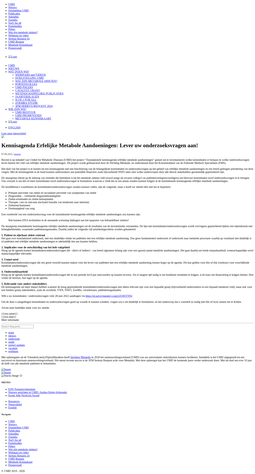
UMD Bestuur (16, 41)
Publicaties (14, 13)
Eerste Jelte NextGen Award (23, 395)
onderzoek (14, 338)
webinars (13, 351)
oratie (11, 341)
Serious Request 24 (18, 38)
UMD (11, 4)
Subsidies (13, 16)
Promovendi (15, 48)
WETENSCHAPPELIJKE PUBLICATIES (39, 93)
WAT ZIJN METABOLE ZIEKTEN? (36, 81)
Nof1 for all (14, 23)
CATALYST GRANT (27, 90)
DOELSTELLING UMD (29, 77)
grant (11, 332)
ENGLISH (14, 127)
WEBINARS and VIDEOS (30, 74)
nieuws (17, 154)
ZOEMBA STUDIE (26, 102)
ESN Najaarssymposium (21, 389)
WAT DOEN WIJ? (18, 71)
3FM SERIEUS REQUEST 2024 (34, 106)
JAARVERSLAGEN (27, 96)
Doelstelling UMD (18, 10)
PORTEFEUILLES (26, 84)
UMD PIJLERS (24, 87)
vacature (13, 348)
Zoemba (12, 19)
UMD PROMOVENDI (28, 115)
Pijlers (11, 29)
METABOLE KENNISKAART (33, 118)
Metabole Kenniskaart (20, 44)
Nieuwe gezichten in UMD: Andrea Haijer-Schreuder (37, 392)
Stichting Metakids (80, 357)
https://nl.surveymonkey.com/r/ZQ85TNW (109, 295)
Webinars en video (18, 35)
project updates (16, 345)
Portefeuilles (15, 26)
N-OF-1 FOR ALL (25, 99)
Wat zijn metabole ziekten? (23, 32)
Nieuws (12, 7)
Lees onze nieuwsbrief (13, 133)
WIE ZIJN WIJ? (17, 109)
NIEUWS (13, 68)
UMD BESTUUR (25, 112)
